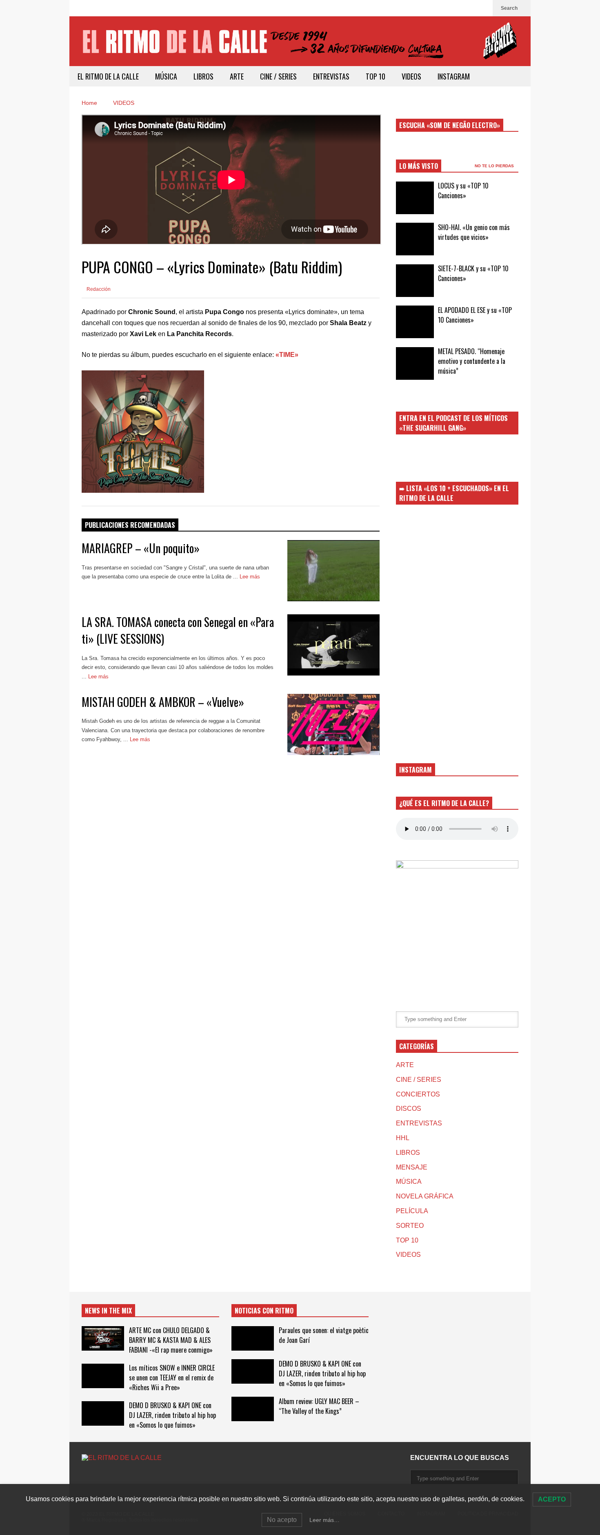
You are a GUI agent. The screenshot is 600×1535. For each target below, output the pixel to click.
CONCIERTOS (418, 1094)
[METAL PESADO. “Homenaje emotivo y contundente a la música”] (415, 363)
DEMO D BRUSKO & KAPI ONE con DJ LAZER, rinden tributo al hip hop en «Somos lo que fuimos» (172, 1415)
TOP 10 (375, 76)
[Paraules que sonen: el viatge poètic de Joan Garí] (252, 1338)
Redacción (98, 289)
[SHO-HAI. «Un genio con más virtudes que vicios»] (415, 239)
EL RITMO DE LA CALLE (108, 76)
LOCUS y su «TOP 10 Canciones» (463, 190)
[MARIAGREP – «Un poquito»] (333, 570)
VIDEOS (411, 76)
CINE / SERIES (278, 76)
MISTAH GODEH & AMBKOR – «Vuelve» (163, 701)
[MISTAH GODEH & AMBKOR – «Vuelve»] (333, 724)
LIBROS (203, 76)
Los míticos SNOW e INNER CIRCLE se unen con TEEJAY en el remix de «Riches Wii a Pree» (172, 1377)
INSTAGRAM (454, 76)
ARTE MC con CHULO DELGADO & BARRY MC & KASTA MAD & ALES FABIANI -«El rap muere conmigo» (171, 1340)
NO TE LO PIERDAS (495, 166)
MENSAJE (411, 1167)
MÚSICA (166, 76)
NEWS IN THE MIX (108, 1311)
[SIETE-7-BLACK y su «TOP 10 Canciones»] (415, 280)
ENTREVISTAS (331, 76)
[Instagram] (482, 8)
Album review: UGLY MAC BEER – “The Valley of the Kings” (319, 1406)
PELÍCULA (412, 1210)
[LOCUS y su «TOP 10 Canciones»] (415, 198)
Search (510, 8)
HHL (402, 1137)
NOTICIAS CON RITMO (264, 1311)
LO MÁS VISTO (418, 166)
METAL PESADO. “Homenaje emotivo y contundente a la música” (471, 361)
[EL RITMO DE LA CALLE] (300, 46)
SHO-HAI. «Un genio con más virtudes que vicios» (474, 232)
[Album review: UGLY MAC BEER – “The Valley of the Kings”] (252, 1409)
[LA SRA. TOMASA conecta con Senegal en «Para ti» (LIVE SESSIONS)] (333, 645)
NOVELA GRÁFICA (424, 1196)
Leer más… (324, 1520)
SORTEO (410, 1225)
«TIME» (287, 354)
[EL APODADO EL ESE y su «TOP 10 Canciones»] (415, 322)
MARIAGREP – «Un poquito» (141, 548)
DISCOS (408, 1108)
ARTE (237, 76)
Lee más (251, 577)
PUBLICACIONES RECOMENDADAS (130, 525)
